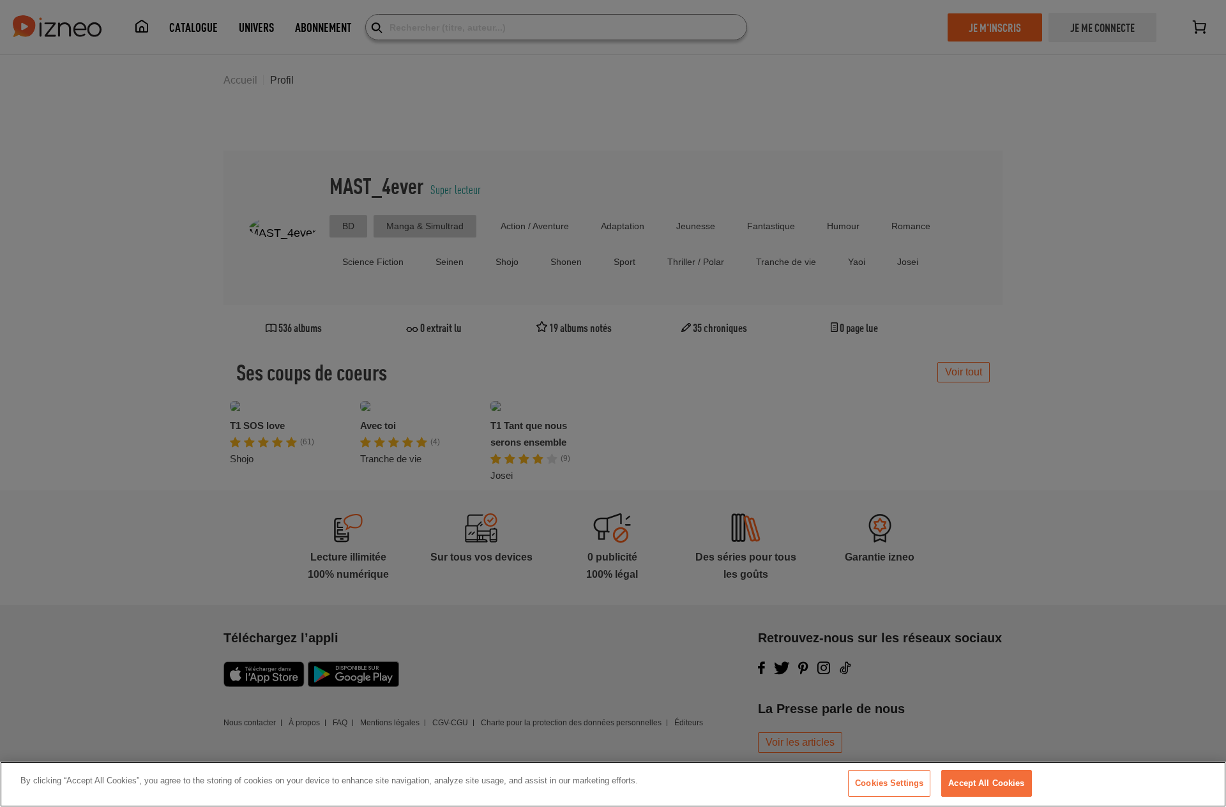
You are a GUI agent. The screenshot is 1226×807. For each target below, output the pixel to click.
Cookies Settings (889, 783)
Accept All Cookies (986, 783)
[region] (613, 784)
